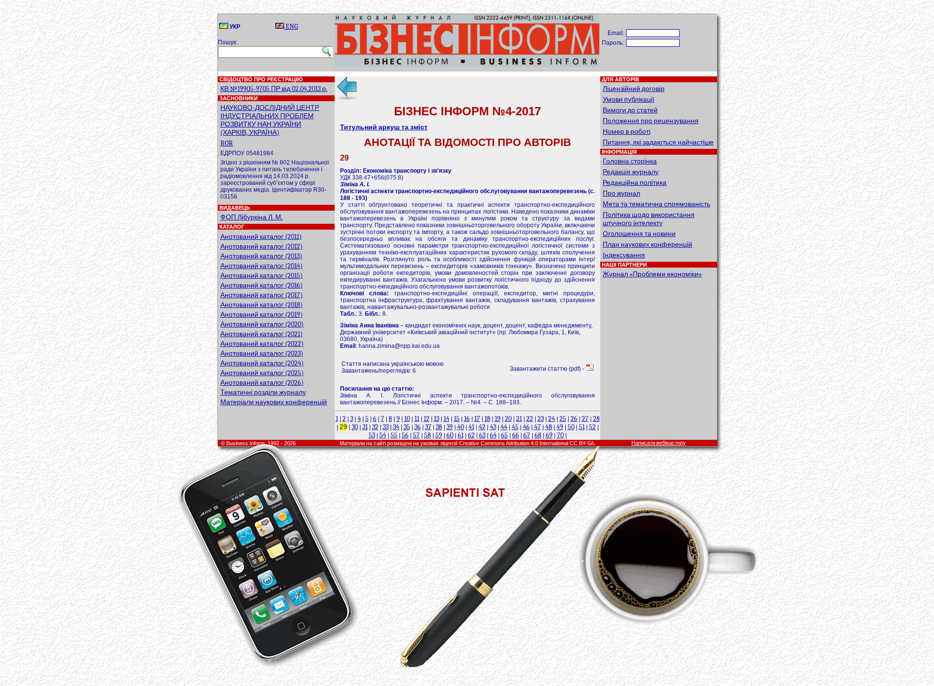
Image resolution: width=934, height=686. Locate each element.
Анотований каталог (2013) (261, 256)
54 (382, 435)
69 (549, 435)
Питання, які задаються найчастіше (658, 142)
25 (562, 419)
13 (436, 419)
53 (372, 435)
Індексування (624, 255)
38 (439, 427)
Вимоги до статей (630, 110)
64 (493, 435)
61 (461, 435)
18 (487, 419)
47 (537, 427)
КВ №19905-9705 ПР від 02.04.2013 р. (273, 89)
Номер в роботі (626, 131)
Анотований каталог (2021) (261, 334)
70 (560, 435)
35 (407, 427)
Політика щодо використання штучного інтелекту (649, 219)
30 (355, 427)
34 (396, 427)
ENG (291, 26)
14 (446, 419)
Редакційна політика (634, 183)
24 (551, 419)
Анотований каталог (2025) (262, 373)
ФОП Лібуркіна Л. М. (251, 217)
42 (482, 427)
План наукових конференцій (647, 244)
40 (460, 427)
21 (519, 419)
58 (427, 435)
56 (405, 435)
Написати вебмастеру (658, 443)
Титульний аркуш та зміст (384, 127)
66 (515, 435)
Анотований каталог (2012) (261, 246)
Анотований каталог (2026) (262, 383)
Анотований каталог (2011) (261, 237)
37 (428, 427)
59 (438, 435)
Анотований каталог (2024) (262, 363)
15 (457, 419)
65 (504, 435)
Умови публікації (628, 99)
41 (471, 427)
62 (471, 435)
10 (407, 419)
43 (493, 427)
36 (417, 427)
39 (450, 427)
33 (386, 427)
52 (592, 427)
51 (582, 427)
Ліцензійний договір (634, 89)
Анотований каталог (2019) (261, 314)
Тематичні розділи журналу (263, 392)
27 (585, 419)
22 (529, 419)
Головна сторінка (630, 161)
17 (477, 419)
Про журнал (621, 193)
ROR (226, 143)
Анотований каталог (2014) (261, 266)
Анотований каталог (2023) (261, 353)
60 (450, 435)
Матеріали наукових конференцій (273, 402)
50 (571, 427)
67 (526, 435)
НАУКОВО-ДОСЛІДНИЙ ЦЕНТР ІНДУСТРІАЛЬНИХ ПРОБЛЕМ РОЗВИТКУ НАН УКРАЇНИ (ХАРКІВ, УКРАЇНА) (269, 120)
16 (467, 419)
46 (526, 427)
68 (538, 435)
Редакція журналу (631, 172)
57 (416, 435)
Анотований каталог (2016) (261, 285)
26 (574, 419)
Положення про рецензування (651, 121)
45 (515, 427)
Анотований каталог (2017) (261, 295)
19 (498, 419)
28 (596, 419)
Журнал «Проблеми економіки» (652, 274)
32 (375, 427)
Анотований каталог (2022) (262, 344)
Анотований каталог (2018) (261, 305)
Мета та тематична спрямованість (656, 204)
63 (482, 435)
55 (394, 435)
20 (508, 419)
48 (548, 427)
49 (560, 427)
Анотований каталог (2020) (262, 324)
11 (416, 419)
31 (365, 427)
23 (541, 419)
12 (427, 419)
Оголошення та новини (639, 234)
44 (504, 427)
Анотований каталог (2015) (261, 275)
